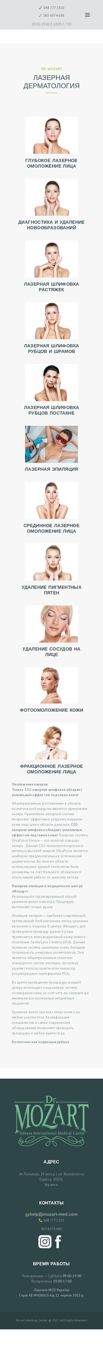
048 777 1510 (53, 1220)
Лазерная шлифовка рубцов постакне (51, 411)
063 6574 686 (51, 1229)
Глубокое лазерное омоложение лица (51, 164)
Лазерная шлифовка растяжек (51, 287)
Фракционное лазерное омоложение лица (51, 769)
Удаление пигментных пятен (52, 590)
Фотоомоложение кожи (51, 710)
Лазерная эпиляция (51, 469)
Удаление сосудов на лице (51, 652)
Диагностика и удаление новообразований (51, 225)
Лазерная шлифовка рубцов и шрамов (51, 349)
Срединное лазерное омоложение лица (51, 529)
